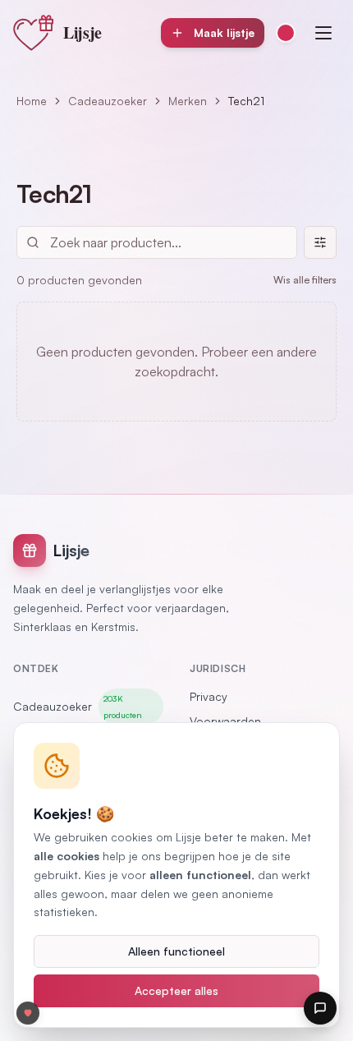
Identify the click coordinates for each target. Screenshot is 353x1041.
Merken (187, 101)
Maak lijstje (224, 32)
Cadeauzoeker (107, 101)
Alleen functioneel (176, 951)
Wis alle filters (305, 280)
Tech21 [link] (246, 101)
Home (31, 101)
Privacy (208, 696)
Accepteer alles (176, 990)
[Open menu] (323, 32)
